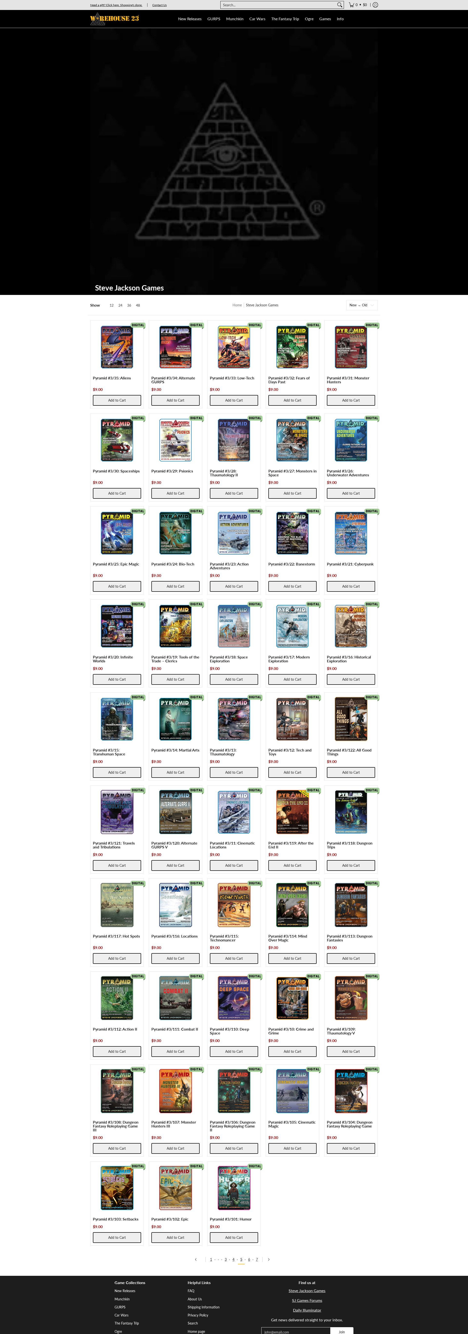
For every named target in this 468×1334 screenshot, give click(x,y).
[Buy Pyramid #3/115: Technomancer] (234, 905)
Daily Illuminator (307, 1310)
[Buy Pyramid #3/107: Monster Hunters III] (175, 1091)
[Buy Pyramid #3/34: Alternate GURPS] (175, 347)
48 (138, 305)
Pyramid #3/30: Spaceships (116, 471)
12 (112, 305)
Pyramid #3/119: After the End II (291, 845)
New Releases (125, 1291)
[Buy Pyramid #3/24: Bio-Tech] (175, 533)
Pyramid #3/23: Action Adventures (229, 566)
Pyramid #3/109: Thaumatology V (341, 1031)
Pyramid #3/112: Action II (115, 1029)
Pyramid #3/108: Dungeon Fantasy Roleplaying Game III (115, 1126)
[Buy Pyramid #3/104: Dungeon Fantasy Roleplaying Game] (351, 1091)
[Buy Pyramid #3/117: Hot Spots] (117, 905)
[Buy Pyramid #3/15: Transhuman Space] (117, 719)
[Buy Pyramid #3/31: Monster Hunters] (351, 347)
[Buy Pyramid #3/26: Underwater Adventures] (351, 440)
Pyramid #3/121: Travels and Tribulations (114, 845)
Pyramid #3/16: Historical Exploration (349, 659)
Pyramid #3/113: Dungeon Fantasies (349, 938)
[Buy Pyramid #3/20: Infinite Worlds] (117, 626)
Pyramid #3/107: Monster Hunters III (173, 1124)
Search (193, 1323)
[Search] (340, 5)
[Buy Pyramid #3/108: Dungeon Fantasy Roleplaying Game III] (117, 1091)
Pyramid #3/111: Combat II (174, 1029)
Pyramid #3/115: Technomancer (224, 938)
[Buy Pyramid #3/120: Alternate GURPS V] (175, 812)
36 (129, 305)
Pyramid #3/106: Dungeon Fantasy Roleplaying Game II (232, 1126)
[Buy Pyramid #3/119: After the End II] (292, 812)
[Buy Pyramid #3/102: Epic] (175, 1188)
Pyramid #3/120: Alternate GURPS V (174, 845)
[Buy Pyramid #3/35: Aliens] (117, 347)
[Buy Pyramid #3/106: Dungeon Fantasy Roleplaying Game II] (234, 1091)
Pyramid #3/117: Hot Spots (116, 936)
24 (120, 305)
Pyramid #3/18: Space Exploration (229, 659)
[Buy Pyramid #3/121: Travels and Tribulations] (117, 812)
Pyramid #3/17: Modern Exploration (289, 659)
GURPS (120, 1307)
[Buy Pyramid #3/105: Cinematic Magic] (292, 1091)
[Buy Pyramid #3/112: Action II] (117, 998)
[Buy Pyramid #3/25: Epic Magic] (117, 533)
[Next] (270, 1259)
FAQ (191, 1291)
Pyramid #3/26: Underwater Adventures (348, 473)
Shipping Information (204, 1307)
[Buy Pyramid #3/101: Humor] (234, 1188)
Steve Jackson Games (307, 1290)
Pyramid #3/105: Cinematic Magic (292, 1124)
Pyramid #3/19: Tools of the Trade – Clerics (175, 659)
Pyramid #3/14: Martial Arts (175, 750)
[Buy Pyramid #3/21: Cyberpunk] (351, 533)
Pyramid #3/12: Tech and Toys (290, 752)
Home (237, 305)
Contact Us (159, 5)
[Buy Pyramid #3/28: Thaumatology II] (234, 440)
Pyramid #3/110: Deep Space (229, 1031)
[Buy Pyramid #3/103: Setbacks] (117, 1188)
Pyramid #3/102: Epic (169, 1219)
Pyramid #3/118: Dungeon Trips (349, 845)
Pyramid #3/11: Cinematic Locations (232, 845)
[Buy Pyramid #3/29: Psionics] (175, 440)
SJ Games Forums (307, 1300)
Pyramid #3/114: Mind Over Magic (287, 938)
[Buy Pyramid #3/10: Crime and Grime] (292, 998)
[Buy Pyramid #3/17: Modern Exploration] (292, 626)
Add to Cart (117, 400)
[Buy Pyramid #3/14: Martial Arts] (175, 719)
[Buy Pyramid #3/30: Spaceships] (117, 440)
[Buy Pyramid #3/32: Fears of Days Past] (292, 347)
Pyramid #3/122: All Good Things (349, 752)
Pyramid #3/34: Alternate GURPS (173, 380)
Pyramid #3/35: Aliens (112, 378)
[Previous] (198, 1259)
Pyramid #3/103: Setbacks (115, 1219)
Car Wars (121, 1315)
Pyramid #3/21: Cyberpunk (350, 564)
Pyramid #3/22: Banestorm (291, 564)
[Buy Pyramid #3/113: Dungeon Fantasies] (351, 905)
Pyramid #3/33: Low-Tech (232, 378)
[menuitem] (357, 5)
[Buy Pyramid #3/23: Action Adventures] (234, 533)
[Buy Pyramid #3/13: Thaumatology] (234, 719)
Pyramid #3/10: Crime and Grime (291, 1031)
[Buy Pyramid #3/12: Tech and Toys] (292, 719)
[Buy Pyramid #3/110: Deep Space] (234, 998)
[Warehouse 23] (114, 19)
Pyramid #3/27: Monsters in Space (292, 473)
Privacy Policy (198, 1315)
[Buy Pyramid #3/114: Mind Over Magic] (292, 905)
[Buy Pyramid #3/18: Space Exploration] (234, 626)
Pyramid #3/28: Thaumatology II (224, 473)
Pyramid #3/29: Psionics (172, 471)
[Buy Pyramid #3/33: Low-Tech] (234, 347)
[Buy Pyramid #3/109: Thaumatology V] (351, 998)
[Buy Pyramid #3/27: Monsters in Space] (292, 440)
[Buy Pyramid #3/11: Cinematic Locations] (234, 812)
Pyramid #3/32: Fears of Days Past (289, 380)
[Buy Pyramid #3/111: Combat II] (175, 998)
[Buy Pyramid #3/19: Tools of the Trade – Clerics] (175, 626)
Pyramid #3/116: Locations (174, 936)
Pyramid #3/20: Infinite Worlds (113, 659)
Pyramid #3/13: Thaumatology (223, 752)
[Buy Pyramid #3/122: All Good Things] (351, 719)
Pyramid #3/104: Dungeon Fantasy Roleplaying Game (349, 1124)
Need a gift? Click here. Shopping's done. (116, 5)
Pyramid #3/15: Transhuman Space (109, 752)
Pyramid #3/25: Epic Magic (116, 564)
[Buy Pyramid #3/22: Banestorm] (292, 533)
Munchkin (122, 1299)
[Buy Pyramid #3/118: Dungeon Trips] (351, 812)
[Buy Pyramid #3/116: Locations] (175, 905)
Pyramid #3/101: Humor (231, 1219)
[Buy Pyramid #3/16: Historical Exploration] (351, 626)
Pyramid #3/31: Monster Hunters (348, 380)
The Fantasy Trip (127, 1323)
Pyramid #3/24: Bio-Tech (172, 564)
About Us (195, 1299)
